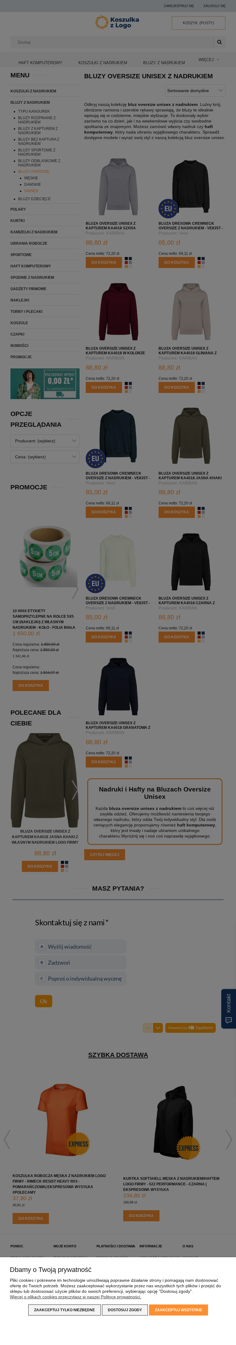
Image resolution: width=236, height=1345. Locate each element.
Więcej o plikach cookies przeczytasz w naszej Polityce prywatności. (75, 1296)
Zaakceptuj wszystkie (178, 1310)
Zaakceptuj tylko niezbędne (64, 1310)
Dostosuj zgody (125, 1310)
